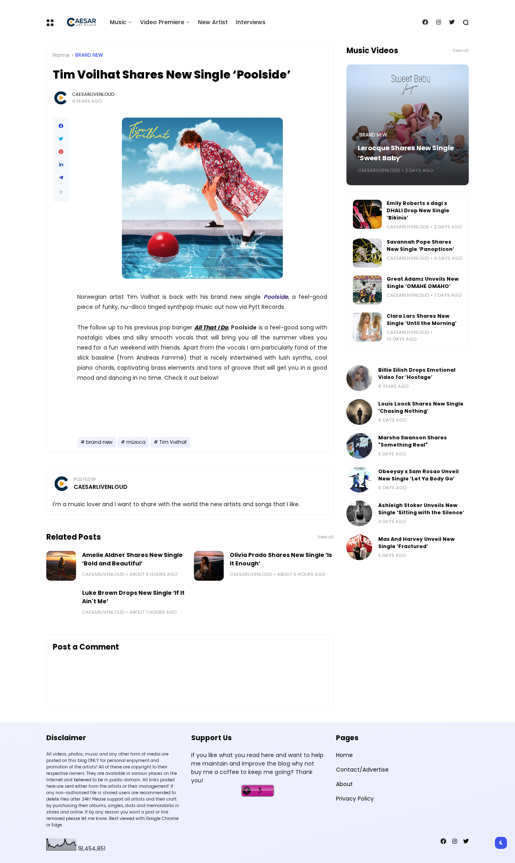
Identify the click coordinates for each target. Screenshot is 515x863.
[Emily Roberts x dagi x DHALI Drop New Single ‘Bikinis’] (367, 214)
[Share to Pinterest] (61, 151)
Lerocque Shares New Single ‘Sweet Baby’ (406, 153)
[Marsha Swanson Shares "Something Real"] (359, 446)
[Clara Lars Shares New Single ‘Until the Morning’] (367, 327)
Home (61, 55)
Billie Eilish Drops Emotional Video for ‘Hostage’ (416, 373)
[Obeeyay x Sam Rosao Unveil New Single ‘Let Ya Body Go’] (359, 480)
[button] (61, 192)
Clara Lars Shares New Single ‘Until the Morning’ (422, 320)
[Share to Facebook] (61, 126)
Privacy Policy (355, 799)
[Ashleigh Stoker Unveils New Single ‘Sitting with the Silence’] (359, 513)
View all (325, 537)
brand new (89, 55)
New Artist (213, 22)
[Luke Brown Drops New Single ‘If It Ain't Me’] (61, 604)
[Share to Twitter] (61, 139)
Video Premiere (162, 22)
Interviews (251, 22)
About (344, 784)
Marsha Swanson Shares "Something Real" (412, 441)
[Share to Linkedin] (61, 164)
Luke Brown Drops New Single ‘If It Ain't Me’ (133, 597)
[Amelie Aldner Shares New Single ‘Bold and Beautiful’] (61, 566)
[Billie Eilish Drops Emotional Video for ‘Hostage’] (359, 378)
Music (118, 22)
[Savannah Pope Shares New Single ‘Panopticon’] (367, 252)
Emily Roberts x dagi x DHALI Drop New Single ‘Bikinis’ (418, 210)
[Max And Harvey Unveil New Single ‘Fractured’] (359, 547)
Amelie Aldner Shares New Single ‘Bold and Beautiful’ (132, 559)
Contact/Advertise (362, 770)
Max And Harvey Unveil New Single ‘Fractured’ (416, 543)
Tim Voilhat (173, 442)
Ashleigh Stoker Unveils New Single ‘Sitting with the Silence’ (421, 509)
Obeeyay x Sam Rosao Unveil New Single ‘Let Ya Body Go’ (418, 475)
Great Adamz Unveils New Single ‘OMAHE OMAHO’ (423, 282)
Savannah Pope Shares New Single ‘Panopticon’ (420, 245)
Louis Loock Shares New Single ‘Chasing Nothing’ (421, 407)
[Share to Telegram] (61, 177)
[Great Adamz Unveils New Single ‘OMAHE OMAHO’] (367, 289)
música (136, 442)
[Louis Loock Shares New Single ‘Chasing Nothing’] (359, 412)
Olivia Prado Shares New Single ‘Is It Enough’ (281, 559)
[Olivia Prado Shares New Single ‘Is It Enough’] (209, 566)
